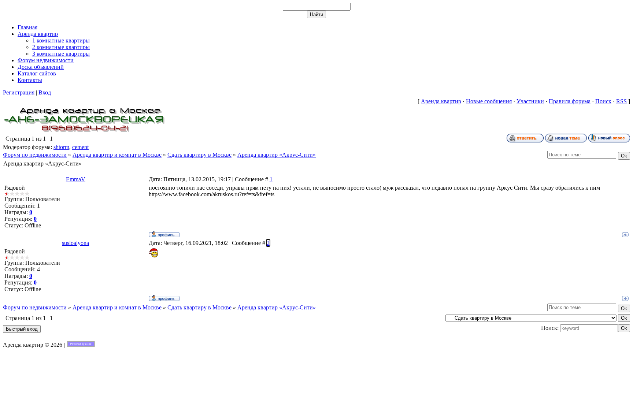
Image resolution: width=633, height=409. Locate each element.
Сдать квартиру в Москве (199, 155)
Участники (530, 101)
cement (80, 147)
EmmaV (75, 179)
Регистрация (18, 92)
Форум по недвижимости (35, 155)
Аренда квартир (441, 101)
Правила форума (570, 101)
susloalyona (75, 243)
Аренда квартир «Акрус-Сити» (276, 155)
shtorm (61, 147)
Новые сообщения (489, 101)
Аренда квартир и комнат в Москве (117, 155)
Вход (44, 92)
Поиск (603, 101)
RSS (621, 101)
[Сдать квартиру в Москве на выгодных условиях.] (84, 132)
